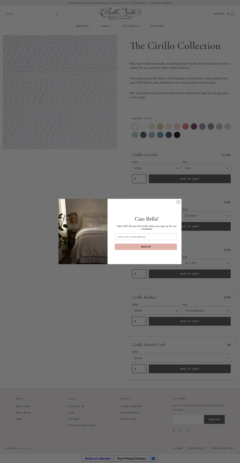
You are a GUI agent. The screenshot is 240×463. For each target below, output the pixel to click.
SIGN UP (146, 246)
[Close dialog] (178, 202)
